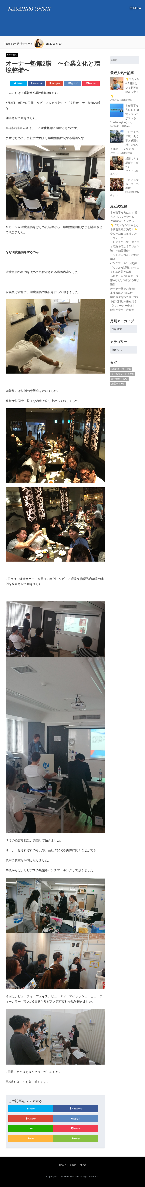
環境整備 (115, 379)
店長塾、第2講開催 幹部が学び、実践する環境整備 (124, 280)
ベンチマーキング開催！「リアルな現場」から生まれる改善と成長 (124, 267)
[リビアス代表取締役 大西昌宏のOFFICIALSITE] (29, 11)
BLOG (83, 1165)
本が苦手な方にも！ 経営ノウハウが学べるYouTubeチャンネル (123, 217)
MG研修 (115, 369)
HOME (62, 1165)
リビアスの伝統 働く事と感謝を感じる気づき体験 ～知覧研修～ (124, 246)
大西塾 (72, 1165)
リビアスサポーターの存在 (132, 184)
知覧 (125, 379)
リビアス (126, 369)
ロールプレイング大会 (122, 374)
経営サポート (118, 383)
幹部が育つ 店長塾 (122, 309)
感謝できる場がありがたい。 (132, 163)
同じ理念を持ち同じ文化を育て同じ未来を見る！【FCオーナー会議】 (124, 301)
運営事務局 (12, 55)
